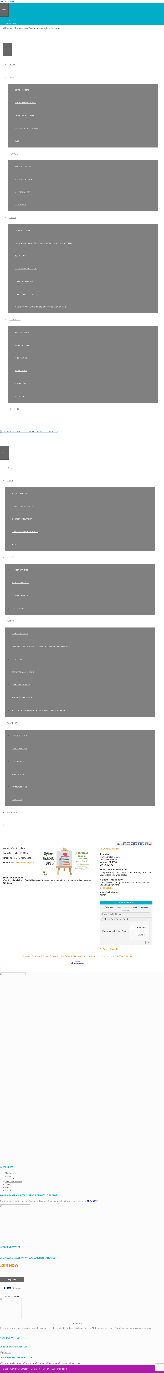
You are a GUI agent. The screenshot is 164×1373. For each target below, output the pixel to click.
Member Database (23, 167)
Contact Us (107, 956)
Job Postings (93, 956)
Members (13, 154)
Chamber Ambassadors (25, 103)
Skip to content (7, 1)
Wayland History (22, 332)
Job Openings (21, 358)
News (7, 1184)
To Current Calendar (109, 849)
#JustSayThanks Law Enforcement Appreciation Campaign (41, 307)
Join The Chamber (22, 192)
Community (14, 320)
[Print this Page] (124, 843)
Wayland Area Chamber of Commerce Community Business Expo (44, 243)
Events (12, 218)
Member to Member (23, 179)
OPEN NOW (92, 1201)
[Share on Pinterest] (150, 843)
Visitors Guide (21, 371)
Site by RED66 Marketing (55, 1369)
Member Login (10, 23)
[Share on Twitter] (142, 843)
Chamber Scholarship (24, 115)
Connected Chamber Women (27, 128)
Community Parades (24, 281)
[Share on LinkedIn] (146, 843)
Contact (8, 20)
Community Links (22, 345)
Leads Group (20, 205)
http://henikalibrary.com (23, 863)
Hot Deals (14, 409)
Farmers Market (22, 383)
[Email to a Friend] (128, 843)
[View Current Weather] (135, 843)
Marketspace (79, 956)
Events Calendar (22, 230)
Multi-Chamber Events (25, 294)
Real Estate (20, 396)
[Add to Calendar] (132, 843)
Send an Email (107, 888)
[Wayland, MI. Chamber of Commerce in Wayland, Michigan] (31, 28)
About (12, 77)
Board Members (22, 90)
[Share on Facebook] (139, 843)
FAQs (17, 141)
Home (12, 65)
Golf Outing (20, 256)
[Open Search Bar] (4, 36)
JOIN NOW (9, 1266)
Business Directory (31, 956)
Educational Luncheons (26, 269)
